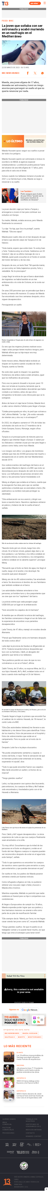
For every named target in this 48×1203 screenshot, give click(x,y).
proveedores (8, 1133)
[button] (27, 73)
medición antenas (34, 1130)
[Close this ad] (46, 1189)
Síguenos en (14, 1009)
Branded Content (33, 1136)
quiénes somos (9, 1119)
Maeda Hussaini (30, 1033)
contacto (30, 1133)
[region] (24, 1197)
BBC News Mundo (10, 73)
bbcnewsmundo (12, 1033)
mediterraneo (34, 1037)
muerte (21, 1037)
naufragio (10, 1037)
